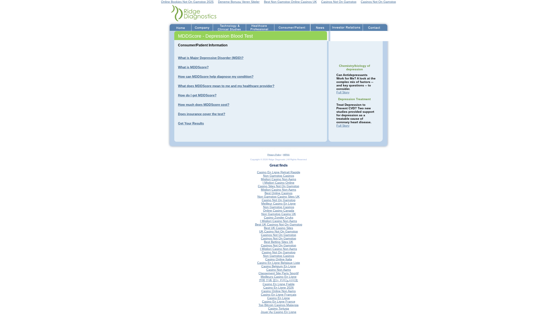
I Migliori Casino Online (278, 182)
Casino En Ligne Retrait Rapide (278, 172)
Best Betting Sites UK (278, 242)
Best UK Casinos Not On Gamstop (278, 224)
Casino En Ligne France (278, 301)
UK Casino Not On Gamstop (278, 231)
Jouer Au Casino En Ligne (278, 312)
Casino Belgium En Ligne (278, 266)
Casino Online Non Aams (278, 291)
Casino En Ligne (278, 298)
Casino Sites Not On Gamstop (278, 186)
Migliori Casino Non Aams (278, 179)
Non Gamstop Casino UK (278, 214)
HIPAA (286, 154)
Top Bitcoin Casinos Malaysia (278, 305)
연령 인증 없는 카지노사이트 (278, 280)
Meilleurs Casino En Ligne (279, 276)
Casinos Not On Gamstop (278, 235)
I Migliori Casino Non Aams (278, 221)
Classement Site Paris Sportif (278, 273)
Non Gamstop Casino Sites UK (278, 196)
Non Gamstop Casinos (278, 175)
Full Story (342, 92)
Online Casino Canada (278, 210)
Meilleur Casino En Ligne (278, 203)
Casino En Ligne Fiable (279, 284)
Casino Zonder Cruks (278, 217)
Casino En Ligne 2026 (278, 287)
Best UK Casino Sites (278, 228)
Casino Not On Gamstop (278, 200)
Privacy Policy (274, 154)
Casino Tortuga (278, 308)
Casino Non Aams (278, 269)
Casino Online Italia (278, 259)
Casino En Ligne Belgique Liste (278, 262)
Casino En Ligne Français (278, 294)
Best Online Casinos (278, 193)
